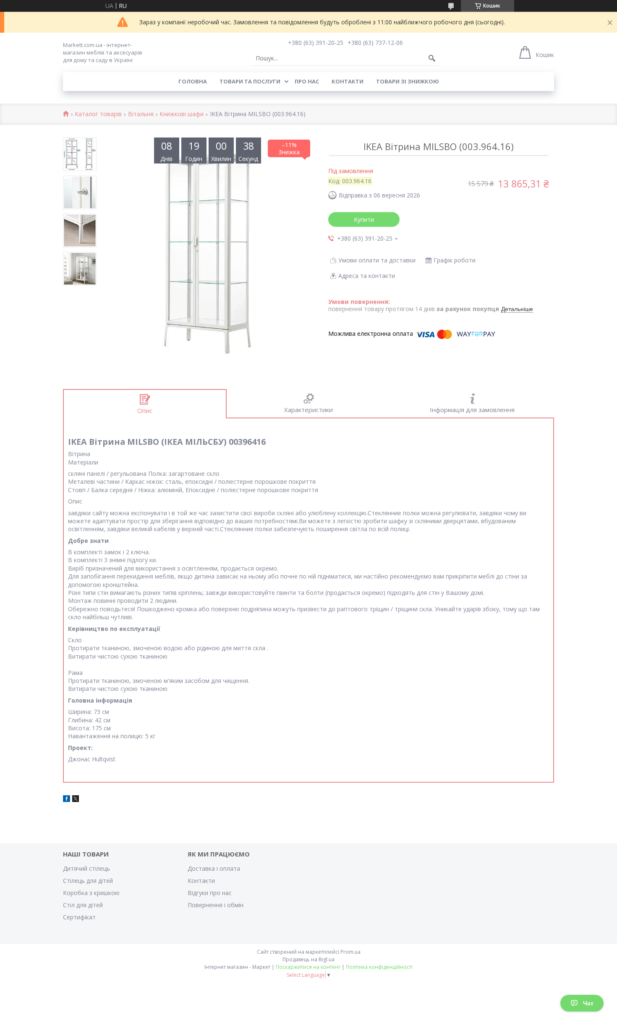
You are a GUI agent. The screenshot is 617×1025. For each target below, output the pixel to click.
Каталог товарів (98, 114)
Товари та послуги (250, 81)
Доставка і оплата (214, 868)
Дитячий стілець (86, 868)
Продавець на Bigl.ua (308, 959)
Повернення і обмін (215, 905)
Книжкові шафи (181, 114)
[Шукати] (432, 58)
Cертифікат (79, 917)
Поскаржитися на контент (308, 967)
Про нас (307, 81)
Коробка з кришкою (91, 893)
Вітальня (141, 114)
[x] (75, 800)
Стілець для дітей (88, 881)
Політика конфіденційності (379, 967)
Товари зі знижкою (407, 81)
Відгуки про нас (210, 893)
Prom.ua (350, 951)
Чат (588, 1003)
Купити (364, 219)
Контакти (347, 81)
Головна (192, 81)
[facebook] (66, 800)
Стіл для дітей (83, 905)
